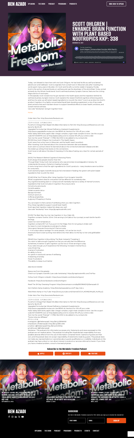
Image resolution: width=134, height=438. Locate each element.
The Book (41, 3)
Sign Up (116, 420)
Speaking (31, 3)
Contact (96, 430)
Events (87, 430)
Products (73, 3)
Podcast (51, 3)
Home (30, 112)
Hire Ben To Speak (116, 3)
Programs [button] (62, 3)
